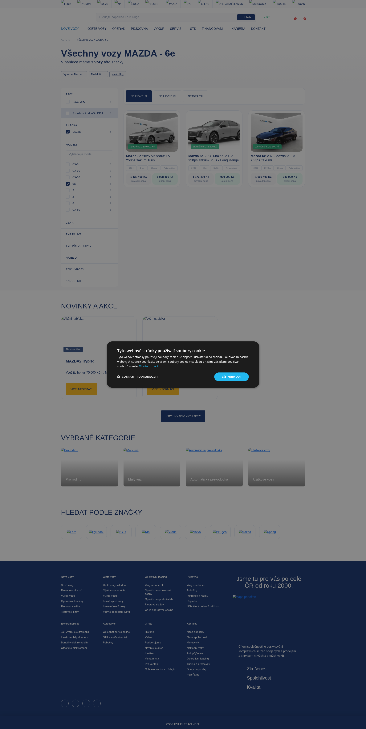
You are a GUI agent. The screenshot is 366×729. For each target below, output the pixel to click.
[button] (137, 377)
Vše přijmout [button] (232, 376)
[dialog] (183, 364)
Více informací (148, 366)
